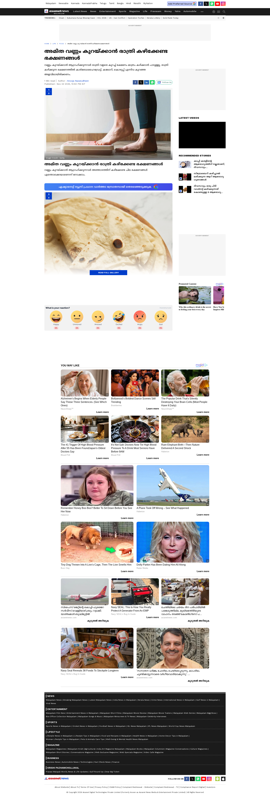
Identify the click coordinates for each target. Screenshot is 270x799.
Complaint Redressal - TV (166, 787)
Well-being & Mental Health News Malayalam (127, 739)
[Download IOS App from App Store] (223, 779)
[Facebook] (200, 4)
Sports (122, 11)
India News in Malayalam (124, 700)
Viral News (51, 703)
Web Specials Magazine (131, 752)
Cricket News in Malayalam (85, 726)
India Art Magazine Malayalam (111, 749)
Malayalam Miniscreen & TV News (119, 716)
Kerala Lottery (153, 18)
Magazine (134, 11)
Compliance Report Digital (192, 787)
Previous (218, 18)
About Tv (75, 787)
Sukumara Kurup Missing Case (81, 18)
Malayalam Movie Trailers (160, 713)
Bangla (120, 3)
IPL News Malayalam (157, 726)
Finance (115, 762)
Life (145, 11)
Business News (53, 762)
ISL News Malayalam (136, 726)
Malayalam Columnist (154, 749)
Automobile (189, 11)
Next (223, 18)
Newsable (63, 3)
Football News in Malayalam (112, 726)
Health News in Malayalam (145, 736)
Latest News (80, 11)
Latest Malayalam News (100, 700)
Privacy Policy (101, 787)
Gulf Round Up (96, 772)
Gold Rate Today (170, 18)
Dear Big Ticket (112, 772)
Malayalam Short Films (110, 713)
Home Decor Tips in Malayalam (173, 736)
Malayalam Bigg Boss (206, 713)
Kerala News (144, 700)
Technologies (86, 762)
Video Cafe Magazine (153, 752)
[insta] (223, 4)
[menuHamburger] (218, 12)
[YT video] (217, 4)
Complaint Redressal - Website (137, 787)
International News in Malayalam (179, 700)
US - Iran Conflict (117, 18)
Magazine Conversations (177, 749)
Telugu (103, 3)
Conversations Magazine (82, 752)
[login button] (214, 12)
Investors (211, 787)
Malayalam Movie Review (134, 713)
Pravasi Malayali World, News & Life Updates (67, 772)
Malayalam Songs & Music (90, 716)
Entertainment (107, 11)
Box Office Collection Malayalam (61, 716)
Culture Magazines (199, 749)
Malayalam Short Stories (57, 752)
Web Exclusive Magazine (106, 752)
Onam (61, 18)
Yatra (177, 11)
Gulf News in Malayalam (207, 700)
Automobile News (70, 762)
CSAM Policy (115, 787)
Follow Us (167, 82)
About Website (62, 787)
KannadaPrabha (89, 3)
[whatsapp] (211, 4)
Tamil (111, 3)
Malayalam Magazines (56, 749)
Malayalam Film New (55, 713)
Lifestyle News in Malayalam (59, 736)
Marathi (137, 3)
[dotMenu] (202, 11)
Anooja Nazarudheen (78, 81)
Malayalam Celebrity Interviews (151, 716)
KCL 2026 (102, 18)
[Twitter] (206, 4)
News (93, 11)
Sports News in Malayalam (58, 726)
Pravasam (155, 11)
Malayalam (51, 3)
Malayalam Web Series (184, 713)
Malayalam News (54, 700)
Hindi (128, 3)
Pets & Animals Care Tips (92, 739)
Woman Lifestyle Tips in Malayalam (62, 739)
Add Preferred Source (180, 3)
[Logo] (57, 11)
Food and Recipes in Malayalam (116, 736)
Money (168, 11)
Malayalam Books (134, 749)
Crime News (156, 700)
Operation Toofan (136, 18)
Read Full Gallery (108, 273)
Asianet (56, 778)
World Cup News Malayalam (182, 726)
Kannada (75, 3)
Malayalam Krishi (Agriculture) (81, 749)
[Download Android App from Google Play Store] (217, 779)
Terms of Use (86, 787)
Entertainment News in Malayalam (82, 713)
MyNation (148, 3)
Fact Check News (102, 762)
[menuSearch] (224, 11)
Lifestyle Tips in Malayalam (87, 736)
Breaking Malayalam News (75, 700)
